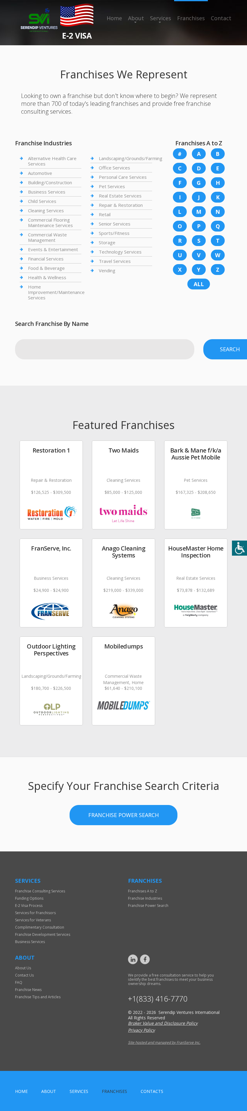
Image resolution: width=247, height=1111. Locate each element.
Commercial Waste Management (47, 237)
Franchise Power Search (123, 815)
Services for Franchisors (35, 912)
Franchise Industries (145, 898)
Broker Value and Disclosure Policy (163, 1023)
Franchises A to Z (142, 891)
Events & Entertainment (53, 249)
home (21, 1091)
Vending (107, 270)
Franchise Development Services (42, 934)
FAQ (18, 982)
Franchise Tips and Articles (38, 996)
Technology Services (120, 252)
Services (160, 18)
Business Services (46, 192)
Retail (105, 214)
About (136, 18)
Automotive (40, 173)
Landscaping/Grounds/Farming (130, 158)
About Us (23, 968)
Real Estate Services (120, 196)
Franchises (191, 18)
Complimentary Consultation (39, 927)
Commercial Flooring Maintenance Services (50, 222)
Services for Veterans (33, 920)
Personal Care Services (123, 177)
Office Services (114, 168)
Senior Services (114, 224)
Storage (107, 242)
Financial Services (46, 259)
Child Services (42, 201)
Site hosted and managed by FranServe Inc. (164, 1042)
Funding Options (29, 898)
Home (114, 18)
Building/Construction (50, 182)
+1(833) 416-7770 (157, 998)
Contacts (152, 1091)
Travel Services (115, 261)
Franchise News (28, 989)
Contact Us (24, 975)
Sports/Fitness (114, 233)
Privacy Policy (141, 1030)
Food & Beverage (46, 268)
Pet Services (112, 186)
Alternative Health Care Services (52, 161)
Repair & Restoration (121, 205)
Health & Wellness (47, 277)
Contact (221, 18)
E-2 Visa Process (28, 905)
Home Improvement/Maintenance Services (56, 292)
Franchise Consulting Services (40, 891)
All (199, 284)
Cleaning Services (46, 210)
